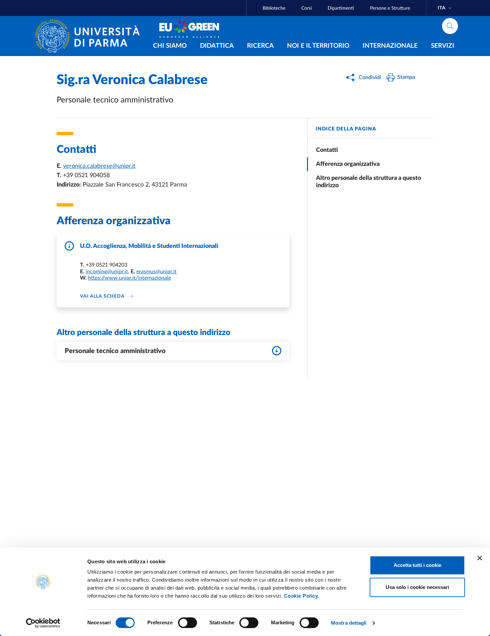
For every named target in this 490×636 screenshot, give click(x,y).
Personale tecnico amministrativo (115, 351)
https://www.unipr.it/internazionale (129, 278)
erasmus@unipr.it (156, 271)
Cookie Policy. (301, 596)
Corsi (306, 8)
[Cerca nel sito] (450, 26)
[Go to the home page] (90, 36)
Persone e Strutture (390, 8)
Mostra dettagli (349, 623)
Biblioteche (274, 8)
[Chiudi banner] (479, 558)
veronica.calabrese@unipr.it (99, 166)
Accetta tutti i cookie (417, 565)
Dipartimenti (341, 8)
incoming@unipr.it (107, 271)
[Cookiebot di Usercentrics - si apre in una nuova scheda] (43, 623)
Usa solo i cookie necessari (417, 587)
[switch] (187, 622)
